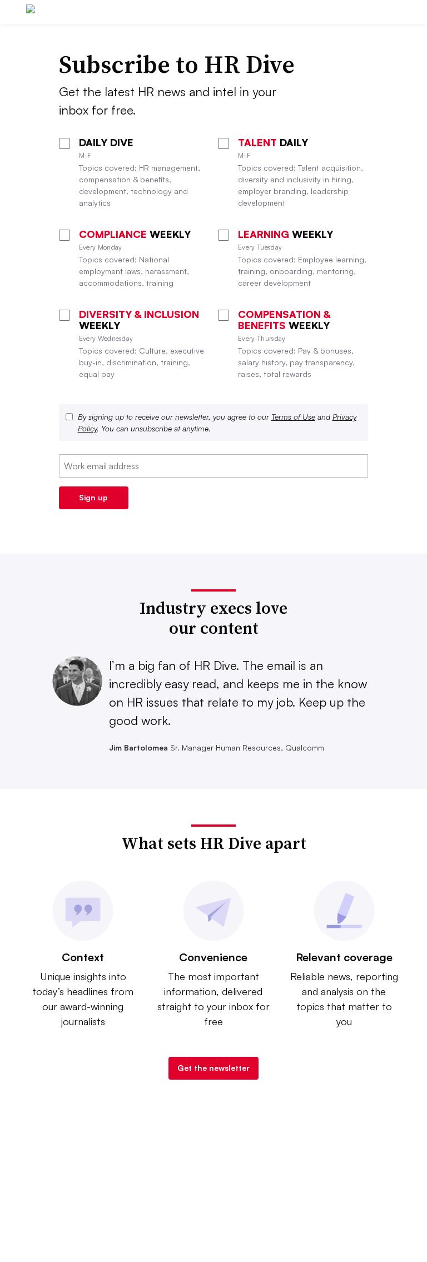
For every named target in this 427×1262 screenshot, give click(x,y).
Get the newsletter (213, 1067)
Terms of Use (293, 416)
